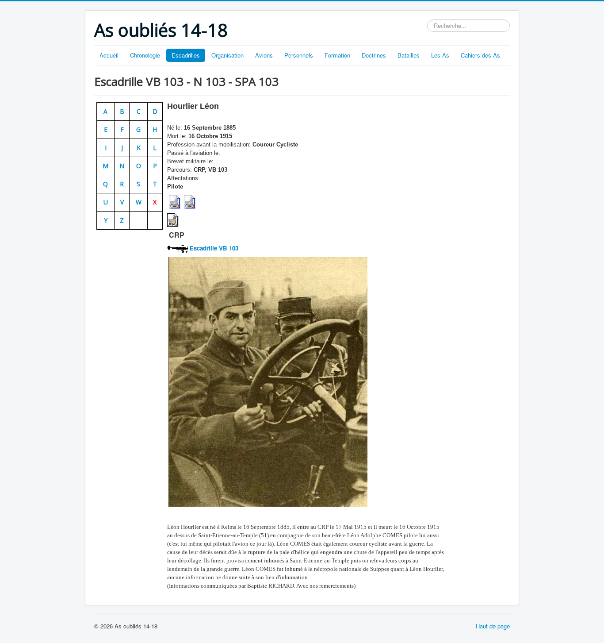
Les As (440, 55)
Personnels (298, 55)
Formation (337, 55)
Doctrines (374, 55)
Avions (264, 55)
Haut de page (493, 626)
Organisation (227, 55)
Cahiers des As (480, 55)
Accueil (109, 55)
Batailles (409, 55)
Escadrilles (186, 55)
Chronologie (145, 55)
